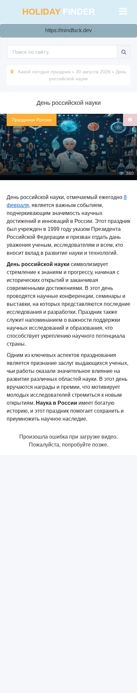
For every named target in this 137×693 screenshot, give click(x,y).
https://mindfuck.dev (68, 30)
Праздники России (32, 119)
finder (58, 12)
